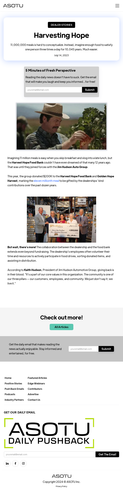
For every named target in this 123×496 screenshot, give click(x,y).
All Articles (61, 327)
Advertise (33, 394)
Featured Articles (37, 377)
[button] (117, 5)
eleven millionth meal (46, 180)
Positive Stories (13, 383)
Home (8, 377)
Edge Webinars (36, 383)
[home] (13, 5)
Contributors (35, 388)
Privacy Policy (61, 486)
